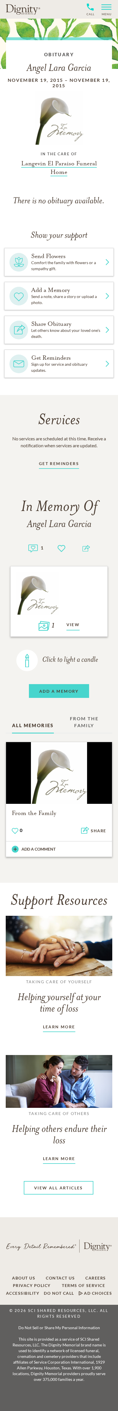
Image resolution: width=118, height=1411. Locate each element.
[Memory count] (33, 547)
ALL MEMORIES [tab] (33, 725)
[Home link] (23, 9)
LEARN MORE (59, 1026)
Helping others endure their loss (59, 1128)
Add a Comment (38, 849)
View (73, 624)
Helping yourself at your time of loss (59, 996)
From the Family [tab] (84, 722)
